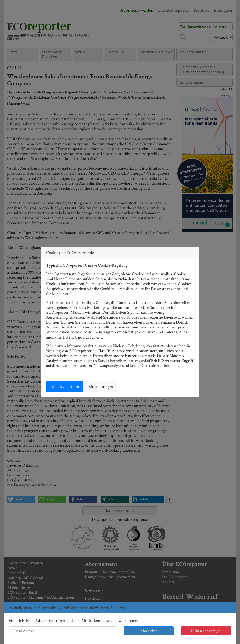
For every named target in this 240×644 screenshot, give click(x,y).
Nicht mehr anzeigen (206, 630)
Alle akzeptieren (64, 386)
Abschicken (148, 630)
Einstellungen (100, 386)
